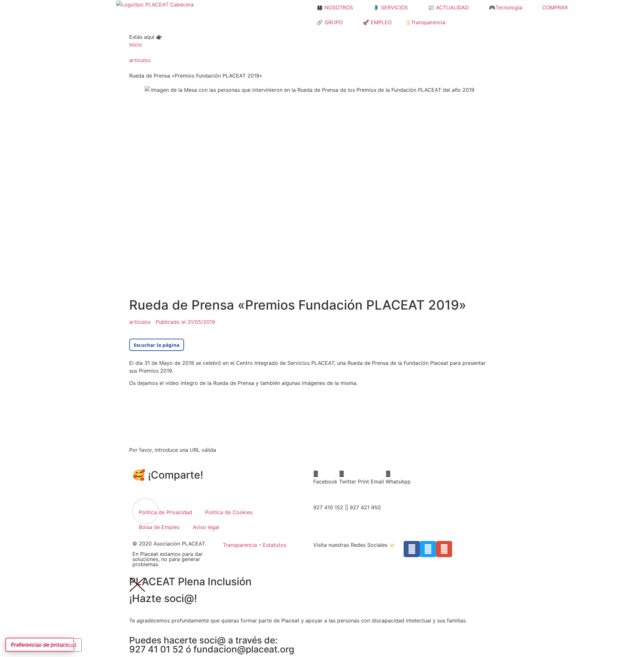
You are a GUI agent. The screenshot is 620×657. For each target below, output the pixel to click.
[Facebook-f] (412, 549)
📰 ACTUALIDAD (448, 7)
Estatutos (274, 545)
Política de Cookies (229, 512)
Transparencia (240, 545)
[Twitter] (428, 549)
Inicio (135, 44)
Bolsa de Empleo (159, 527)
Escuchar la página (157, 345)
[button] (325, 477)
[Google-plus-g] (444, 549)
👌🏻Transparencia (425, 22)
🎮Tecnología (505, 7)
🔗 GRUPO (329, 22)
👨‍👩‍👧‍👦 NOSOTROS (334, 7)
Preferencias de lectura (39, 644)
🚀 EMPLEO (377, 22)
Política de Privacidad (165, 512)
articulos (139, 60)
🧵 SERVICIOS (390, 7)
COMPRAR (555, 7)
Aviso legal (206, 527)
